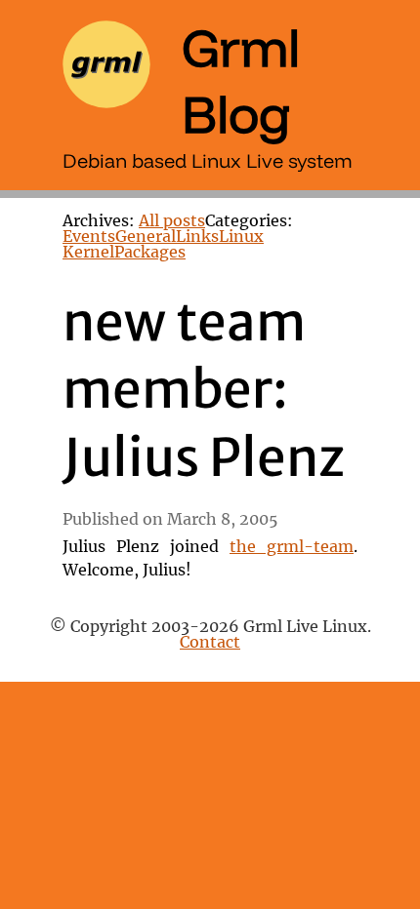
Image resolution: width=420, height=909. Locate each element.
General (145, 237)
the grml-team (292, 547)
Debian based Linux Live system (208, 160)
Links (197, 237)
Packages (150, 252)
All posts (172, 221)
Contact (210, 643)
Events (89, 237)
